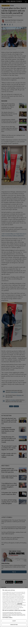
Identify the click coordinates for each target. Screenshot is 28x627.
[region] (14, 607)
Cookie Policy (19, 603)
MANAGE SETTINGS (14, 624)
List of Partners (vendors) (7, 617)
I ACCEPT (14, 620)
